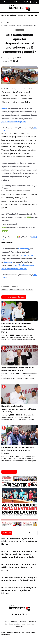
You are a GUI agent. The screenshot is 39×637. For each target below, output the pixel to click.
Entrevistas (32, 15)
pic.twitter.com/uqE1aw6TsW (14, 269)
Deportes (30, 624)
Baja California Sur (17, 290)
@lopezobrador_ (27, 255)
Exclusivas (22, 15)
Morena (29, 290)
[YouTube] (19, 614)
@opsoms (7, 262)
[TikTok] (26, 614)
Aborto (5, 290)
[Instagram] (23, 614)
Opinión (13, 15)
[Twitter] (16, 614)
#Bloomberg (23, 248)
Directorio (19, 627)
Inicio (3, 23)
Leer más (32, 533)
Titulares (5, 15)
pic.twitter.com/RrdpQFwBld (13, 122)
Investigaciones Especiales (15, 624)
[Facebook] (12, 614)
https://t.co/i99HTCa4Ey (23, 265)
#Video (4, 108)
